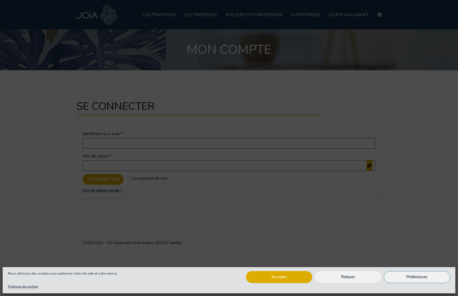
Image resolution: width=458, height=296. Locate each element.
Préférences (417, 277)
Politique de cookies (23, 286)
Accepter (279, 277)
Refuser (348, 277)
